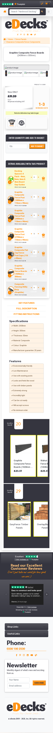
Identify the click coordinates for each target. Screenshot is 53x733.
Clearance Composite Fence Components (23, 42)
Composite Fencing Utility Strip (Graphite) (21, 288)
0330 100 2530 (16, 648)
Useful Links (13, 633)
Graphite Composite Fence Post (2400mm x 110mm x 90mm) (21, 216)
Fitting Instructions (26, 314)
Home (10, 39)
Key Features (26, 303)
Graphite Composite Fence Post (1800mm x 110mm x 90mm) (21, 197)
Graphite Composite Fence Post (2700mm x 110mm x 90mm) (21, 234)
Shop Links (12, 626)
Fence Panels (20, 39)
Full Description (26, 308)
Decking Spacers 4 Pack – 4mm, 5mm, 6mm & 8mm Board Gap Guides (20, 178)
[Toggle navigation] (48, 11)
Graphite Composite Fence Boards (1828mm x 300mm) (21, 271)
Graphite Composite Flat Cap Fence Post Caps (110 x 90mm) (21, 252)
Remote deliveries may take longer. (26, 113)
